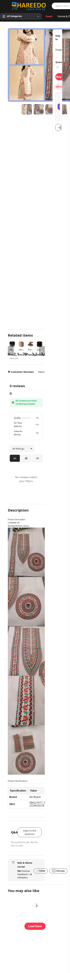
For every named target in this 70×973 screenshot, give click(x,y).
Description (44, 371)
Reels (49, 16)
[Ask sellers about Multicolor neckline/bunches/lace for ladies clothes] (57, 106)
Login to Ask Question (29, 832)
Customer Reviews (22, 371)
